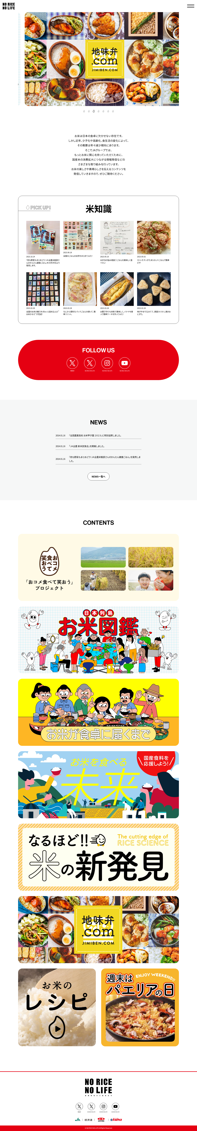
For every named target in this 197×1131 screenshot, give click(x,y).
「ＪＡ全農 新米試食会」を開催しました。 (87, 446)
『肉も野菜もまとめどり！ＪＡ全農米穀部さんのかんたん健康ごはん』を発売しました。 (104, 458)
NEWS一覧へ (98, 476)
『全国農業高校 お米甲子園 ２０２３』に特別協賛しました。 (95, 435)
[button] (84, 111)
